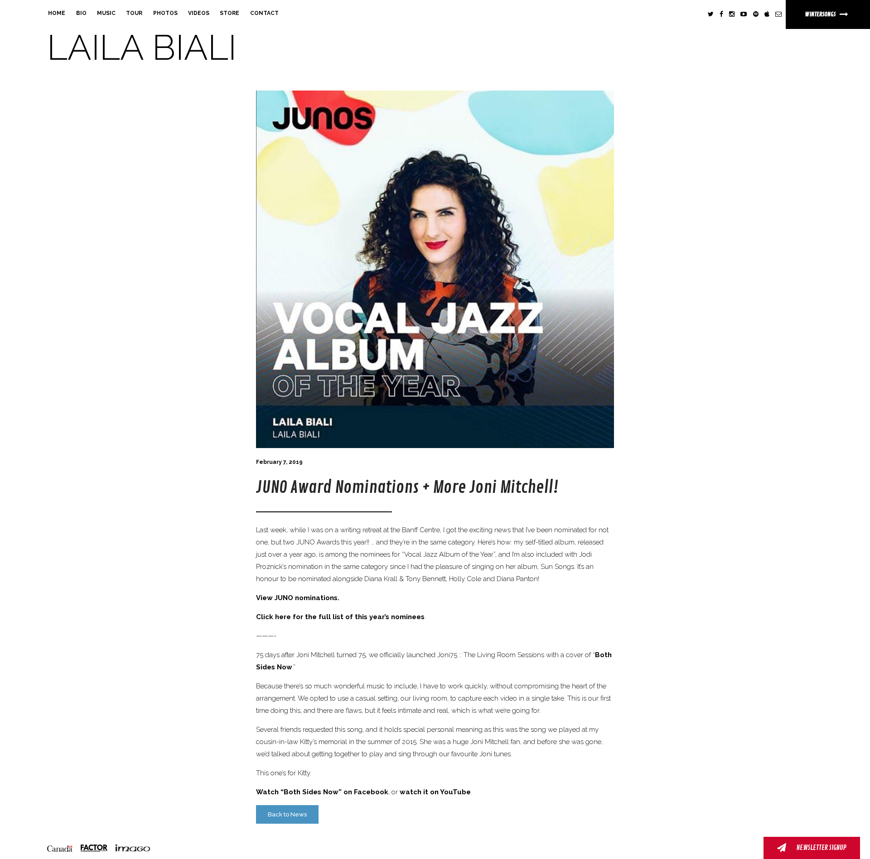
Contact (264, 13)
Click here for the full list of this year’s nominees (340, 617)
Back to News (287, 814)
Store (229, 13)
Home (56, 13)
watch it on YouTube (435, 792)
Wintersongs (821, 14)
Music (106, 13)
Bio (81, 13)
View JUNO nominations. (297, 598)
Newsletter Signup (820, 848)
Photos (165, 13)
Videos (198, 13)
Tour (134, 13)
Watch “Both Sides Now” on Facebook (322, 792)
